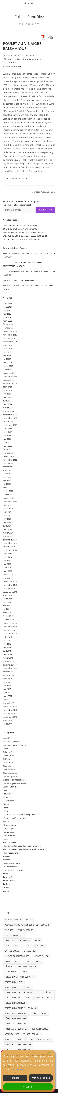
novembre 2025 (10, 334)
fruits (30, 945)
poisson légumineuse (16, 1003)
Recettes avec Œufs (11, 863)
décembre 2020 (10, 539)
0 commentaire (13, 66)
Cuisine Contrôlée (29, 16)
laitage (41, 945)
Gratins (6, 807)
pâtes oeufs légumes (15, 1018)
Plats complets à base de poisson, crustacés (22, 846)
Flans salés (7, 797)
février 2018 (8, 657)
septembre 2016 (10, 717)
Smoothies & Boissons (13, 870)
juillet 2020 (7, 557)
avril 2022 (7, 484)
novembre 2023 (10, 418)
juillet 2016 (7, 723)
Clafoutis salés (9, 769)
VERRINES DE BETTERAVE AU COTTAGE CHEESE (23, 232)
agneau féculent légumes (18, 919)
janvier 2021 (8, 536)
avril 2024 (7, 400)
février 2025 (8, 366)
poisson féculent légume (18, 987)
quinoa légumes (40, 1029)
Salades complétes (11, 866)
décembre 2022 (10, 456)
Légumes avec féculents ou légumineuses (21, 814)
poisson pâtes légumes (16, 1013)
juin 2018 (7, 644)
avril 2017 (7, 692)
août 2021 (7, 512)
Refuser (15, 1077)
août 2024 (7, 386)
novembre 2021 (10, 501)
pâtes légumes (40, 1013)
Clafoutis (7, 766)
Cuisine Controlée (11, 786)
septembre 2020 (10, 550)
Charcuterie (8, 762)
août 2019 (7, 595)
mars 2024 (7, 404)
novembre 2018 (10, 626)
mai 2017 (7, 689)
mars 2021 (7, 529)
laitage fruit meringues (17, 956)
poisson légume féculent (18, 997)
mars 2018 (7, 654)
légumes (9, 966)
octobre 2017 (9, 671)
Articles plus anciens (43, 192)
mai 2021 (7, 522)
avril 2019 (7, 609)
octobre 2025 (9, 338)
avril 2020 (7, 567)
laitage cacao (12, 951)
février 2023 (8, 449)
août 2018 (7, 637)
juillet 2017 (7, 682)
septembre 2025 (10, 341)
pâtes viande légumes (16, 1029)
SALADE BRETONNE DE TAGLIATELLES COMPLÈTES (25, 236)
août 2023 (7, 428)
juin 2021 (7, 518)
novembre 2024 (10, 376)
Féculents (7, 793)
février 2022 (8, 491)
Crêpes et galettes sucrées (14, 783)
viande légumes (31, 1034)
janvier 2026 (8, 327)
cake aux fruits (25, 930)
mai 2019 (7, 605)
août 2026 (7, 303)
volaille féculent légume (18, 1044)
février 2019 (8, 616)
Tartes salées (8, 877)
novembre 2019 (10, 585)
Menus (6, 821)
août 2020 (7, 553)
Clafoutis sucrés (10, 773)
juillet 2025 (7, 348)
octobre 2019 (9, 588)
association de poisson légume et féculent (27, 925)
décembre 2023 (10, 414)
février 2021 (8, 532)
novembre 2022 (10, 459)
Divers (5, 790)
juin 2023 (7, 435)
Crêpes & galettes (10, 776)
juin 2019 (7, 602)
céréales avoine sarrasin (17, 940)
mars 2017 (7, 696)
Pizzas (5, 839)
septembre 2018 (10, 633)
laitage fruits (41, 956)
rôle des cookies (41, 1077)
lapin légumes (12, 961)
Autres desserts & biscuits (14, 745)
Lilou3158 (11, 55)
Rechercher (45, 210)
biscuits (9, 930)
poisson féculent (14, 982)
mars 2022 (7, 487)
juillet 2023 (7, 432)
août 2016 (7, 720)
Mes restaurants (10, 825)
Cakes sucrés (8, 755)
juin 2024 (7, 393)
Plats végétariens (10, 852)
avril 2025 (7, 359)
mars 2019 (7, 612)
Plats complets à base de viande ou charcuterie (23, 849)
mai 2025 (7, 355)
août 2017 (7, 678)
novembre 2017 (10, 668)
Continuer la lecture (17, 179)
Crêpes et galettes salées (14, 779)
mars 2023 (7, 446)
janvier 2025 (8, 369)
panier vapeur (9, 828)
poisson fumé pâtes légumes (19, 977)
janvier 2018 (8, 661)
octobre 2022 (9, 463)
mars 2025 (7, 362)
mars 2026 (7, 320)
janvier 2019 (8, 619)
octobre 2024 (9, 380)
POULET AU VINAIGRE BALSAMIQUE (22, 46)
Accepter (28, 1086)
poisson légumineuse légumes (20, 1008)
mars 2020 (7, 571)
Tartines (6, 884)
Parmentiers (8, 832)
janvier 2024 (8, 411)
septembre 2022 (10, 466)
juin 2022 (7, 477)
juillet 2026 (7, 307)
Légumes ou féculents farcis (15, 818)
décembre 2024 (10, 373)
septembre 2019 (10, 592)
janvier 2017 (8, 703)
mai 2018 (7, 647)
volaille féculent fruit (39, 1039)
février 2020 (8, 574)
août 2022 (7, 470)
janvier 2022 (8, 494)
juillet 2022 (7, 473)
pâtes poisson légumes (16, 1023)
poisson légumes (44, 997)
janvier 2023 (8, 453)
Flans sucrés (8, 800)
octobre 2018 (9, 630)
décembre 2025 (10, 331)
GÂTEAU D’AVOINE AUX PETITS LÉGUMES (21, 239)
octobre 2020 (9, 546)
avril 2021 (7, 525)
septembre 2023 (10, 425)
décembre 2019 (10, 581)
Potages (6, 856)
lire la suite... (19, 1069)
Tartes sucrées (9, 880)
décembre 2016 (10, 706)
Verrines (6, 891)
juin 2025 (7, 352)
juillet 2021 (7, 515)
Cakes (5, 748)
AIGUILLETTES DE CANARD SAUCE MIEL (20, 225)
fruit (37, 940)
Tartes (5, 873)
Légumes (7, 811)
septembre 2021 (10, 508)
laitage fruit (30, 951)
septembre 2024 (10, 383)
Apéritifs (6, 738)
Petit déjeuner (9, 835)
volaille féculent (14, 1039)
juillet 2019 (7, 598)
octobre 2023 (9, 421)
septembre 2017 (10, 675)
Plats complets (9, 842)
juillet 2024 (7, 390)
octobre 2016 (9, 713)
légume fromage (32, 961)
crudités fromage (14, 935)
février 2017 (8, 699)
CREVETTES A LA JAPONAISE (24, 280)
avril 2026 (7, 317)
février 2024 (8, 407)
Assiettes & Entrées (11, 741)
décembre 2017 (10, 664)
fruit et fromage (13, 945)
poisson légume (44, 992)
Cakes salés (8, 752)
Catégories (7, 759)
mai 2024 (7, 397)
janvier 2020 (8, 578)
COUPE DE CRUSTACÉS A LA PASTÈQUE (20, 229)
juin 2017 (7, 685)
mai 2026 (7, 313)
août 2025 (7, 345)
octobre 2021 (9, 505)
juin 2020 (7, 560)
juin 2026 (7, 310)
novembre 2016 (10, 710)
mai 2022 (7, 480)
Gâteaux (6, 804)
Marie (5, 285)
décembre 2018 (10, 623)
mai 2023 (7, 439)
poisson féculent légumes (18, 992)
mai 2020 (7, 564)
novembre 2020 (10, 543)
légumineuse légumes (16, 971)
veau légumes (12, 1034)
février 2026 (8, 324)
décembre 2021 (10, 498)
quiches (6, 859)
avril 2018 (7, 651)
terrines (6, 887)
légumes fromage (27, 966)
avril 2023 (7, 442)
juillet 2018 (7, 640)
